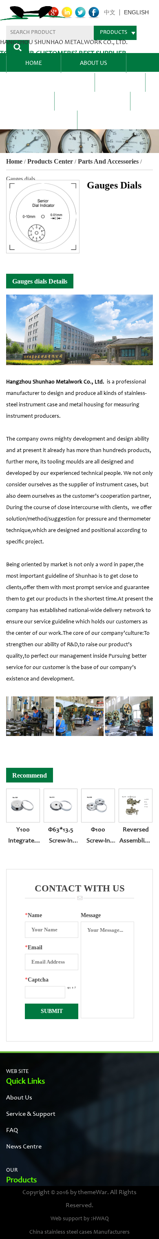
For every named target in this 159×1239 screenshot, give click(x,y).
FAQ (30, 101)
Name (33, 915)
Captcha (37, 980)
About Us (93, 63)
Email (33, 947)
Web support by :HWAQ (80, 1219)
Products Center (50, 82)
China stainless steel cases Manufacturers (79, 1232)
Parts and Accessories (108, 161)
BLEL (120, 82)
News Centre (92, 101)
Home (33, 63)
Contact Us (41, 120)
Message (91, 915)
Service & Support (30, 1114)
